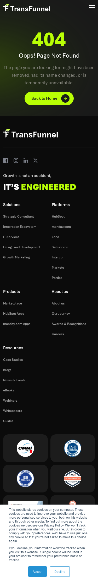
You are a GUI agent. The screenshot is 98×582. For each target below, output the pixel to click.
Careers (58, 334)
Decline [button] (59, 571)
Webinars (10, 400)
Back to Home (44, 98)
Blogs (7, 370)
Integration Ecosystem (19, 227)
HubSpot (58, 216)
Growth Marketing (16, 257)
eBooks (8, 390)
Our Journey (61, 314)
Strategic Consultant (18, 216)
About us (58, 303)
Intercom (58, 257)
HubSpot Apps (13, 314)
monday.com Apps (17, 324)
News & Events (14, 380)
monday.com (61, 227)
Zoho (55, 237)
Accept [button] (37, 571)
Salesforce (60, 247)
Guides (8, 421)
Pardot (57, 278)
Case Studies (13, 360)
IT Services (11, 237)
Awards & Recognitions (69, 324)
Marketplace (12, 303)
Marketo (58, 267)
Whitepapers (12, 411)
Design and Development (21, 247)
